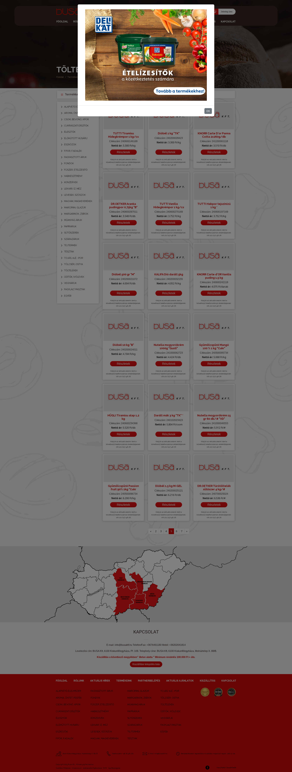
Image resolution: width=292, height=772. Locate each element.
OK (208, 111)
